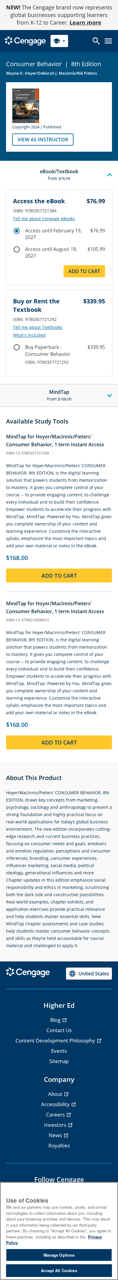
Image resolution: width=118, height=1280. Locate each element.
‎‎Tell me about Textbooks (37, 327)
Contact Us (59, 1030)
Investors (55, 1124)
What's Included (29, 335)
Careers (56, 1114)
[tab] (59, 175)
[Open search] (96, 41)
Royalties (59, 1145)
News (56, 1135)
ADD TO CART (84, 271)
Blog (56, 1019)
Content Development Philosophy (55, 1040)
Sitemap (59, 1061)
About (56, 1093)
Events (59, 1050)
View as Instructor (43, 139)
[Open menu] (108, 41)
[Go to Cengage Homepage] (25, 40)
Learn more (85, 22)
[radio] (16, 231)
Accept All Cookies (59, 1270)
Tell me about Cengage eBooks (44, 218)
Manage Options (59, 1255)
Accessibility (56, 1104)
